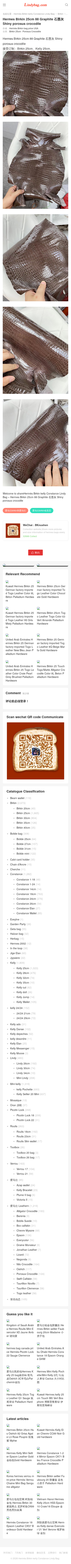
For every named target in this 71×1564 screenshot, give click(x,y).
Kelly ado (15, 1024)
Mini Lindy (22, 1078)
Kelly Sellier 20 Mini (28, 1094)
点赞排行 (52, 1552)
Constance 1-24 (26, 884)
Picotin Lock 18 (25, 1115)
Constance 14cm (26, 889)
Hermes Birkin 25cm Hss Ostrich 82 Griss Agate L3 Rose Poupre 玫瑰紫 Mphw (20, 1435)
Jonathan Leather (27, 1249)
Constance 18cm (26, 894)
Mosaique (15, 1100)
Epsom (21, 1235)
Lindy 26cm (23, 1063)
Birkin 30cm (23, 818)
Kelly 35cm (23, 982)
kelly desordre (18, 1038)
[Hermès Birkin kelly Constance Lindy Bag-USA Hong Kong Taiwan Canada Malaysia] (35, 4)
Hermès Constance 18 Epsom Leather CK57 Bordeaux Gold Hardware (20, 1527)
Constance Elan (26, 908)
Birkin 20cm (23, 808)
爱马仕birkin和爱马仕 (15, 510)
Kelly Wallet (23, 1002)
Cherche (15, 869)
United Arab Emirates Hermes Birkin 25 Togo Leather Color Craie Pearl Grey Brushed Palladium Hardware (20, 673)
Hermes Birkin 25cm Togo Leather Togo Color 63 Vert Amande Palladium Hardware (51, 618)
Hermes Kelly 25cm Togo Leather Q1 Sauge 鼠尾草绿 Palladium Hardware (20, 1400)
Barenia (21, 1216)
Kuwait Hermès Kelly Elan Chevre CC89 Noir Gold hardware (50, 1433)
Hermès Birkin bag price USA (23, 28)
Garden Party (18, 924)
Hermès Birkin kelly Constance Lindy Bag (34, 13)
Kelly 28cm (23, 973)
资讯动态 (15, 1299)
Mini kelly (15, 1084)
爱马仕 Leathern (19, 1206)
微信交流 (41, 1552)
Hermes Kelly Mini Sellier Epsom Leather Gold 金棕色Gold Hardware (20, 1456)
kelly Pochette (25, 1089)
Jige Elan (15, 953)
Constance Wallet (27, 913)
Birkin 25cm (15, 31)
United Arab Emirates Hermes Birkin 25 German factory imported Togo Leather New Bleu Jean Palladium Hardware (20, 646)
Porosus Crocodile (32, 31)
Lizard (20, 1254)
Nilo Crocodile (25, 1264)
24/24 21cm (23, 1013)
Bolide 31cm (24, 848)
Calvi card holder (20, 859)
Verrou (14, 1163)
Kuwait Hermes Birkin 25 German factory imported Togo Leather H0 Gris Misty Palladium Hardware (20, 620)
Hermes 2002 (18, 943)
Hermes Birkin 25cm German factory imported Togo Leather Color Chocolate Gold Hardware (51, 591)
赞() (35, 552)
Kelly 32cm (23, 978)
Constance (16, 874)
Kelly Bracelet (24, 1190)
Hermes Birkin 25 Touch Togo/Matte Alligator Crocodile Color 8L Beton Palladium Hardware (51, 671)
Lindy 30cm (23, 1068)
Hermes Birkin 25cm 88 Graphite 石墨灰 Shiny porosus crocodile (33, 498)
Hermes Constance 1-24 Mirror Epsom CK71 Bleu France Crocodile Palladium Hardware (50, 1458)
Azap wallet (23, 1185)
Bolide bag (16, 833)
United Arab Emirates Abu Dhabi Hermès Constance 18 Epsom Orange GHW (50, 1353)
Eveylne (14, 919)
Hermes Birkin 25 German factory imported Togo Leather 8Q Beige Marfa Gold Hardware (51, 645)
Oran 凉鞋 (16, 1105)
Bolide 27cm (24, 844)
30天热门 (7, 1552)
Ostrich (21, 1269)
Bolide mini (23, 853)
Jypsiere (15, 958)
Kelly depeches (19, 1034)
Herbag (14, 938)
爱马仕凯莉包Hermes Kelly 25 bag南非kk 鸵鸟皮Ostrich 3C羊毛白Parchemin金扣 (20, 1377)
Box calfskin (23, 1225)
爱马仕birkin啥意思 (41, 510)
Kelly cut (21, 987)
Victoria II (22, 1199)
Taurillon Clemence (28, 1288)
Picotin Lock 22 (25, 1120)
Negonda (22, 1259)
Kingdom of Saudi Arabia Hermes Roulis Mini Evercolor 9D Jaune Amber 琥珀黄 (20, 1330)
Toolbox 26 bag (25, 1157)
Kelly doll (22, 992)
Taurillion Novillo (26, 1283)
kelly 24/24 (16, 1008)
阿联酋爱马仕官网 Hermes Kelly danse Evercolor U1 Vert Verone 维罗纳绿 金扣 (50, 1527)
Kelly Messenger (19, 1048)
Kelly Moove (17, 1053)
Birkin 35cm (23, 822)
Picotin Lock (17, 1110)
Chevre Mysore (25, 1230)
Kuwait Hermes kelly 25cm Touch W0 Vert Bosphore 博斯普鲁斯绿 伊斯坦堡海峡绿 (50, 1400)
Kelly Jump (23, 997)
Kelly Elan (15, 1043)
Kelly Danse (17, 1029)
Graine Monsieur (26, 1245)
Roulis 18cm (24, 1131)
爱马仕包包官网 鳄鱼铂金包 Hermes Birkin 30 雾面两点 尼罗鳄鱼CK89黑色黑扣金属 (20, 1504)
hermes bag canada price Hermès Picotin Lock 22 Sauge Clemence (20, 1351)
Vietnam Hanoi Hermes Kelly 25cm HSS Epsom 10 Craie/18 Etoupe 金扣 (50, 1504)
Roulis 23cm (24, 1136)
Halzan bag (16, 933)
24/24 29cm (23, 1018)
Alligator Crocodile (27, 1211)
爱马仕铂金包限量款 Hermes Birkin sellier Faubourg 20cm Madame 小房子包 (50, 1330)
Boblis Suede (24, 1221)
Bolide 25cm (24, 839)
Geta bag (15, 929)
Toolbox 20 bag (25, 1152)
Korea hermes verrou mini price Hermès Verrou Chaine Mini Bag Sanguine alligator (20, 1481)
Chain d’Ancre (18, 864)
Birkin (60, 13)
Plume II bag (24, 1195)
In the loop (16, 948)
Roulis (13, 1126)
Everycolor (23, 1240)
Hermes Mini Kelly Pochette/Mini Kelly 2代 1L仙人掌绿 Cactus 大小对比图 (50, 1377)
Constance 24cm (26, 898)
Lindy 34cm (23, 1073)
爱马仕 (14, 1180)
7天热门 (19, 1552)
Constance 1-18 (26, 879)
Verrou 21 (22, 1173)
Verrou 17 (22, 1169)
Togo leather (24, 1293)
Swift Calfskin (24, 1278)
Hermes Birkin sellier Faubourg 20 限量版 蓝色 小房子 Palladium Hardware (50, 1481)
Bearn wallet (17, 798)
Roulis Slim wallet (27, 1141)
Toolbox (14, 1147)
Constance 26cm (26, 903)
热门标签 (63, 1552)
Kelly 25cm (23, 968)
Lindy (13, 1058)
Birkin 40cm (23, 827)
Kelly (13, 962)
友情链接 (29, 1552)
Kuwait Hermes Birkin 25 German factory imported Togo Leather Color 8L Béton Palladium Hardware (20, 593)
